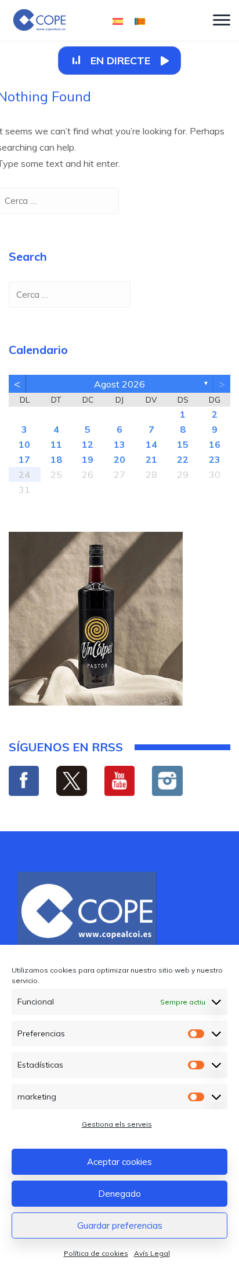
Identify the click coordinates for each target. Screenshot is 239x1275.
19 (87, 459)
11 (56, 444)
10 (24, 444)
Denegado (119, 1193)
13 (119, 444)
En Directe (120, 60)
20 (119, 459)
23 (214, 459)
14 (151, 444)
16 (214, 444)
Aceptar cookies (119, 1161)
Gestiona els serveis (117, 1124)
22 (183, 459)
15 (183, 444)
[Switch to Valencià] (140, 20)
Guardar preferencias (119, 1225)
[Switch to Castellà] (118, 20)
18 (56, 459)
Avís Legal (152, 1253)
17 (24, 459)
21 (151, 459)
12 (87, 444)
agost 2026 (119, 384)
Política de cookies (96, 1253)
